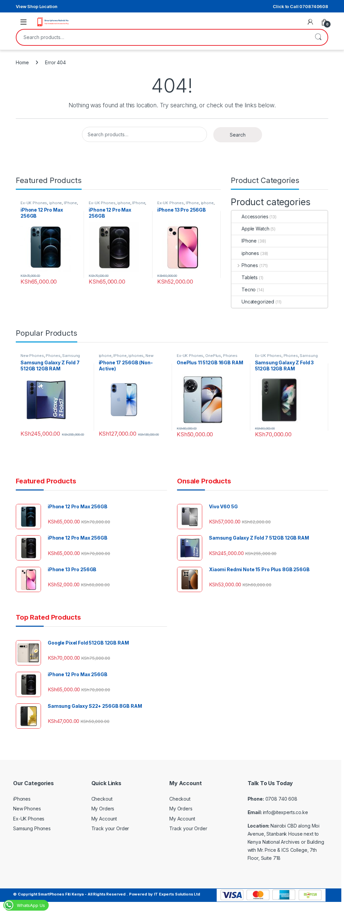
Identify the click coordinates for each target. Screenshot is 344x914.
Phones (250, 265)
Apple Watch (255, 228)
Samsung (71, 355)
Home (22, 62)
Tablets (250, 277)
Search (318, 37)
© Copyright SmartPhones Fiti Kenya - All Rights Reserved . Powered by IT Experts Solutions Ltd (106, 894)
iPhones (22, 799)
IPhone (70, 202)
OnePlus (213, 355)
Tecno (249, 289)
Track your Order (110, 828)
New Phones (32, 355)
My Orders (103, 808)
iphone (55, 202)
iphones (250, 253)
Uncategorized (258, 301)
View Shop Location (36, 6)
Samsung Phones (32, 828)
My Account (104, 818)
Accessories (255, 216)
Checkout (102, 799)
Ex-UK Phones (33, 202)
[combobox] (162, 37)
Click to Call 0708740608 (300, 6)
